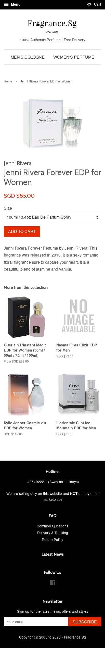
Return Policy (52, 539)
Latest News (53, 554)
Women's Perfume (73, 57)
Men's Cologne (28, 57)
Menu (15, 4)
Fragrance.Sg (75, 637)
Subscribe (85, 622)
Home (8, 81)
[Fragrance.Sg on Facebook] (53, 583)
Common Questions (52, 525)
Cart (97, 4)
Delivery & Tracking (52, 532)
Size (8, 208)
